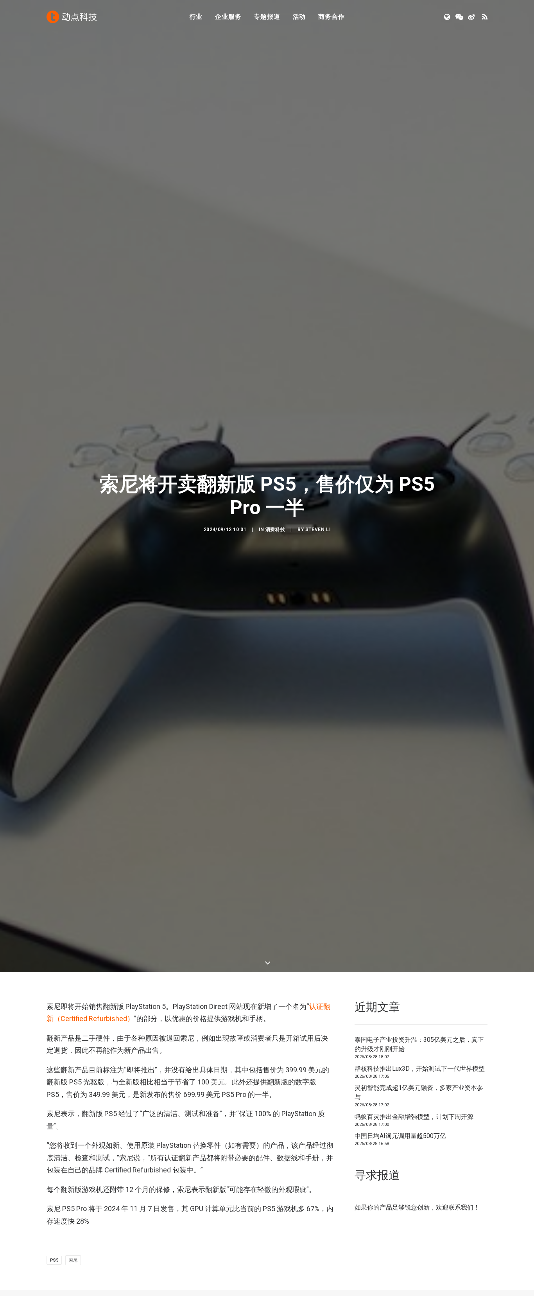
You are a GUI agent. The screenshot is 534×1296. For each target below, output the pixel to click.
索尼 (73, 1260)
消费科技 (275, 529)
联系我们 (460, 1207)
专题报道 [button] (267, 16)
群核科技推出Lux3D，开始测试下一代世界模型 (420, 1068)
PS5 (54, 1260)
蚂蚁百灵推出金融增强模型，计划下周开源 (414, 1116)
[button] (448, 17)
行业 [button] (196, 16)
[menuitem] (196, 17)
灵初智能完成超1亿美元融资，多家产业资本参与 (419, 1092)
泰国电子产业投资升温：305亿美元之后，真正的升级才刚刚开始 (419, 1044)
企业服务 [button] (228, 16)
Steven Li (317, 529)
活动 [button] (299, 16)
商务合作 (331, 16)
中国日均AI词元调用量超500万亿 (400, 1136)
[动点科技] (72, 17)
